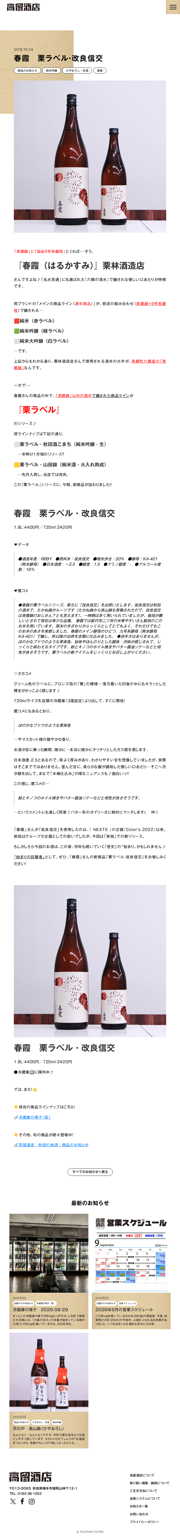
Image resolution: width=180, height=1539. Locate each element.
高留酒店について (142, 1475)
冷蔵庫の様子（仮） (35, 1117)
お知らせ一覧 (139, 1506)
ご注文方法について (143, 1491)
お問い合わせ (139, 1514)
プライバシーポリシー (144, 1522)
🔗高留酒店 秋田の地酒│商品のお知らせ (51, 1145)
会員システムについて (145, 1498)
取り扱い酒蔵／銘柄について (149, 1483)
